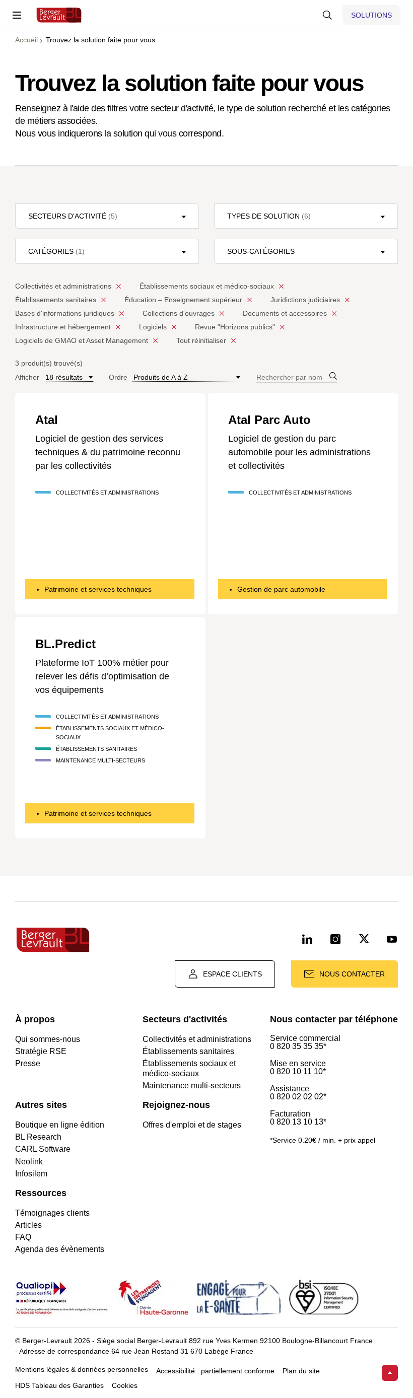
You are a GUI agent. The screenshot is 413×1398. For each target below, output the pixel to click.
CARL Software (43, 1149)
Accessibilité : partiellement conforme (215, 1371)
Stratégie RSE (40, 1051)
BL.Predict (65, 644)
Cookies (124, 1385)
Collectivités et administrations (197, 1039)
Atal (46, 420)
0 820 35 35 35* (298, 1046)
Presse (27, 1063)
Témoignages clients (52, 1213)
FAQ (23, 1237)
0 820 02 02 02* (298, 1097)
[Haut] (390, 1373)
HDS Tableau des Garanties (59, 1385)
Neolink (29, 1161)
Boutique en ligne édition (59, 1125)
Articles (28, 1225)
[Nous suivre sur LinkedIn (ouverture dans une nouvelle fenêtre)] (307, 940)
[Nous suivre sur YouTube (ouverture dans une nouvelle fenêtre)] (392, 940)
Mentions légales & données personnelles (81, 1369)
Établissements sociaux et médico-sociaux (189, 1068)
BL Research (38, 1137)
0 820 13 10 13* (298, 1122)
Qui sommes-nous (47, 1039)
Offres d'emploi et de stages (192, 1125)
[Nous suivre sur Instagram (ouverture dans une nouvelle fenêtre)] (335, 940)
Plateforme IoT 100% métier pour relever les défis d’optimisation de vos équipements (102, 676)
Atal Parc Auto (269, 420)
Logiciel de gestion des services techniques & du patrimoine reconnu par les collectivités (107, 452)
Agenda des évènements (59, 1249)
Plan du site (301, 1371)
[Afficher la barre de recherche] (327, 15)
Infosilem (31, 1173)
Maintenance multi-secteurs (192, 1085)
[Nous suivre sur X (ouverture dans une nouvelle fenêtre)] (364, 940)
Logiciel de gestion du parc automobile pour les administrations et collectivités (299, 452)
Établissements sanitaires (188, 1051)
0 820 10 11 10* (298, 1072)
